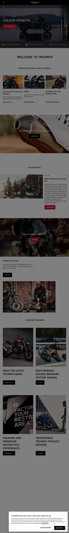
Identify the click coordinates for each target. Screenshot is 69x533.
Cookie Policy (45, 523)
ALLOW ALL (59, 528)
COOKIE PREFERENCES (45, 527)
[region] (38, 522)
